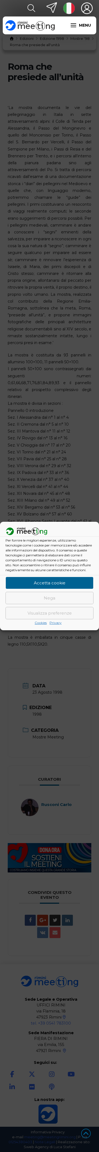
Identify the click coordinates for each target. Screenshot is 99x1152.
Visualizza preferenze (50, 613)
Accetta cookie (49, 582)
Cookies (41, 623)
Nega (49, 598)
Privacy (56, 623)
